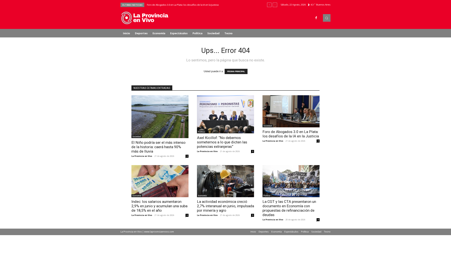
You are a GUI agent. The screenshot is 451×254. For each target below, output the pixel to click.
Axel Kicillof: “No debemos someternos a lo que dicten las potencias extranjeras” (222, 142)
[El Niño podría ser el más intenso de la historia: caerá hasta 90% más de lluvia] (160, 116)
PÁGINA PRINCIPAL (236, 71)
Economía (136, 195)
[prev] (269, 5)
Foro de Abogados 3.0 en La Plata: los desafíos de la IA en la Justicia (183, 4)
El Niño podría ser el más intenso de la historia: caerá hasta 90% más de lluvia (158, 146)
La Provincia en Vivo (141, 156)
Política (201, 132)
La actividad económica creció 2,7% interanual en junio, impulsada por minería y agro (225, 206)
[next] (275, 5)
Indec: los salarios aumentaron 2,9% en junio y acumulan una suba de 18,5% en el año (159, 206)
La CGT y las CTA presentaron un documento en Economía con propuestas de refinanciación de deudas (289, 208)
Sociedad (136, 136)
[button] (326, 18)
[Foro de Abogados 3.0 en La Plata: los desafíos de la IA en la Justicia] (291, 111)
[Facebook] (316, 18)
